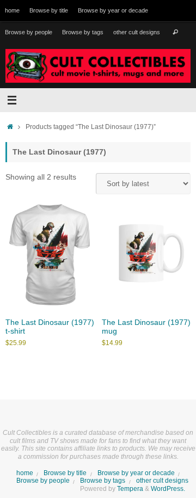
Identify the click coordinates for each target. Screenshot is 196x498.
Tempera (130, 489)
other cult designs (136, 32)
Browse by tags (82, 32)
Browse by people (28, 32)
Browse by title (48, 10)
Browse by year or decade (113, 10)
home (12, 10)
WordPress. (168, 489)
